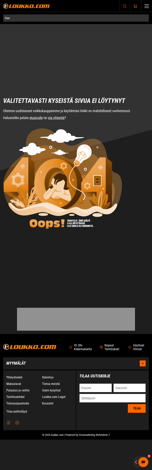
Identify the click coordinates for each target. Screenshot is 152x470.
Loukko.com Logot (54, 427)
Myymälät (16, 393)
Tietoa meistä (51, 414)
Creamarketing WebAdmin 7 (94, 465)
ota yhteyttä (56, 99)
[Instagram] (17, 453)
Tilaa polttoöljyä (16, 442)
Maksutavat (13, 414)
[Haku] (124, 6)
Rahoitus (47, 408)
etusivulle (36, 99)
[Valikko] (146, 6)
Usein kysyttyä (51, 421)
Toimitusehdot (15, 427)
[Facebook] (8, 453)
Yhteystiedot (14, 408)
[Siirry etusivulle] (26, 6)
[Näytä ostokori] (135, 6)
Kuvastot (47, 434)
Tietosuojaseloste (17, 434)
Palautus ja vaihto (17, 421)
